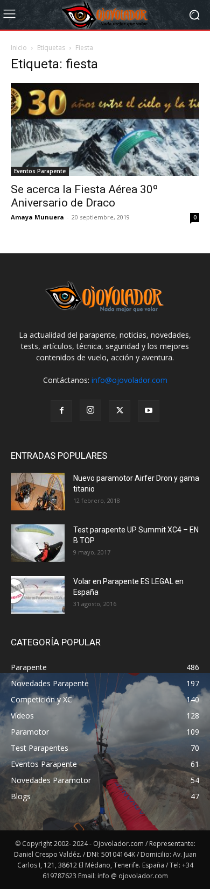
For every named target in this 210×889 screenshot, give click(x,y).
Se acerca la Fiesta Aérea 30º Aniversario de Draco (84, 196)
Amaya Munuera (37, 217)
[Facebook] (61, 411)
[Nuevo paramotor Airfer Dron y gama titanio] (38, 491)
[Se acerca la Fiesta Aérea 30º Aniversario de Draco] (105, 129)
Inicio (19, 47)
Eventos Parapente (40, 171)
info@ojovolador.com (129, 380)
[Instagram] (90, 410)
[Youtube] (148, 411)
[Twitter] (119, 411)
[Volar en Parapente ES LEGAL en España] (38, 595)
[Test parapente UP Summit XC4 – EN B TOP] (38, 543)
